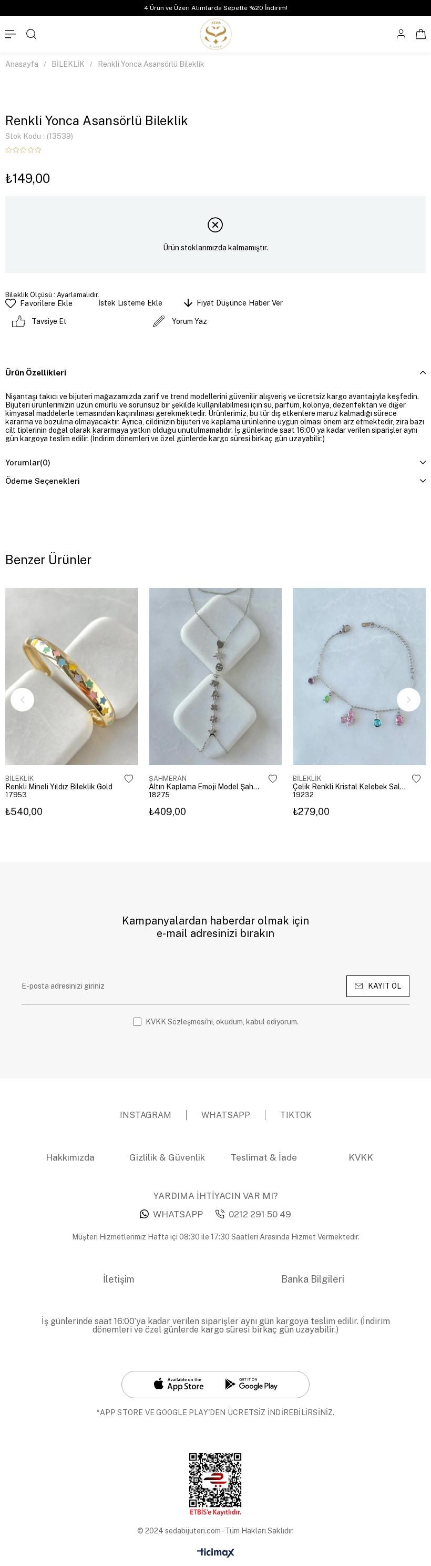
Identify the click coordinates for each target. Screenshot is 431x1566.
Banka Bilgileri (312, 1279)
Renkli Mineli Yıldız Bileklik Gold (58, 786)
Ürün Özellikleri (35, 372)
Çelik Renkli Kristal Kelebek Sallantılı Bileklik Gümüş (350, 786)
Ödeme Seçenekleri (42, 480)
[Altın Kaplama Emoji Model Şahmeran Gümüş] (215, 676)
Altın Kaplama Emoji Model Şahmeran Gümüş (206, 786)
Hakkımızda (70, 1157)
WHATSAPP (178, 1214)
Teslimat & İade (264, 1157)
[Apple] (179, 1384)
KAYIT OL (384, 986)
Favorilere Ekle (129, 779)
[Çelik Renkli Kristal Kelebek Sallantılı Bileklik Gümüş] (359, 676)
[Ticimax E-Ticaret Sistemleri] (215, 1553)
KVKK (360, 1157)
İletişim (119, 1279)
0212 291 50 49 (260, 1214)
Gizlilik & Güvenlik (167, 1157)
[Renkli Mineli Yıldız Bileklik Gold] (71, 676)
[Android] (251, 1384)
